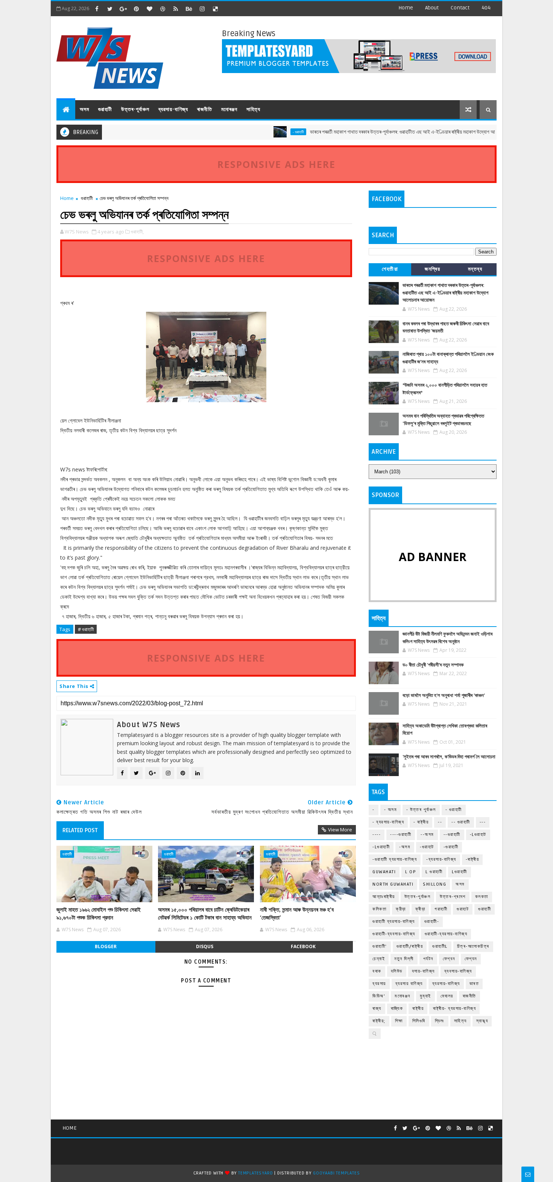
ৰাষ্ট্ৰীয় (418, 1008)
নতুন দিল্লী (404, 959)
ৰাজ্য (376, 1008)
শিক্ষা (399, 1021)
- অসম (390, 810)
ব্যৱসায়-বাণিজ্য (173, 109)
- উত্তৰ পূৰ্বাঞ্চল (421, 810)
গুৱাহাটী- (431, 921)
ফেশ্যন (471, 959)
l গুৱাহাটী (433, 872)
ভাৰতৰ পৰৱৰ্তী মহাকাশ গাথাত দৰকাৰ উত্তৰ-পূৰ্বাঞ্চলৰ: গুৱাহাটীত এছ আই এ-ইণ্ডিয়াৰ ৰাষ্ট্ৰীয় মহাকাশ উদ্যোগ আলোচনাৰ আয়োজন (394, 132)
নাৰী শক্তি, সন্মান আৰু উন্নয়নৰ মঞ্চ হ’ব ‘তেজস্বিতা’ (297, 913)
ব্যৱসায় (379, 984)
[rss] (175, 8)
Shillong (434, 884)
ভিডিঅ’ (378, 996)
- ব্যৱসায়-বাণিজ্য (388, 822)
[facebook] (96, 8)
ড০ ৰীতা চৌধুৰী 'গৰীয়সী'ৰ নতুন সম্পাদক (433, 665)
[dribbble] (162, 8)
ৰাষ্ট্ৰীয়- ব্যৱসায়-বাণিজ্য (454, 1008)
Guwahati (384, 872)
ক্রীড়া (401, 909)
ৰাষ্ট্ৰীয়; (379, 1021)
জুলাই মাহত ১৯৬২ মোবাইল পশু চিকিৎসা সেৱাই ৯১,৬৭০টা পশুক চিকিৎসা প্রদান (98, 913)
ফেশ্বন (449, 959)
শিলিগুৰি (418, 1021)
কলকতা (481, 897)
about (432, 8)
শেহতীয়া (390, 269)
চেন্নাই (378, 959)
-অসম (404, 847)
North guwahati (392, 884)
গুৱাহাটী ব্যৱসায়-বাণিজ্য (393, 921)
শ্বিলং (440, 1021)
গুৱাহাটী (105, 109)
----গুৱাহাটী (400, 834)
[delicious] (215, 8)
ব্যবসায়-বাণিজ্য (458, 971)
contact (460, 8)
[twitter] (109, 8)
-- (440, 822)
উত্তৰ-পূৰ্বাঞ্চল (135, 109)
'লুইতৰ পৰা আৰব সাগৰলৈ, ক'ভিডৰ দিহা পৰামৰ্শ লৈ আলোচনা (449, 757)
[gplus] (123, 8)
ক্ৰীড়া (420, 909)
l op (410, 872)
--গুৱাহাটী (452, 834)
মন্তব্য (475, 269)
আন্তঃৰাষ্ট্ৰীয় (383, 897)
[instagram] (202, 8)
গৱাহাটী (440, 909)
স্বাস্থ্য (482, 1021)
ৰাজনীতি (204, 109)
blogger (106, 946)
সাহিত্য (253, 109)
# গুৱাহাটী (86, 629)
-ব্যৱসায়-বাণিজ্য (441, 859)
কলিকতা (379, 909)
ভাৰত (474, 984)
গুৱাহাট (463, 909)
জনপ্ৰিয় (432, 269)
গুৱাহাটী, (137, 231)
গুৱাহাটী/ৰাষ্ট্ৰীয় (410, 946)
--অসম (427, 834)
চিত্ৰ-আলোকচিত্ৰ (473, 946)
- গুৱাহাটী (276, 131)
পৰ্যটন (428, 959)
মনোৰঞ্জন (229, 109)
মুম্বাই (425, 996)
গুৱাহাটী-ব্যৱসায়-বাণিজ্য (446, 934)
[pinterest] (136, 8)
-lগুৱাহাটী (381, 847)
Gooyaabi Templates (336, 1173)
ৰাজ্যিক (397, 1008)
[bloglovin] (149, 8)
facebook (303, 946)
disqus (204, 946)
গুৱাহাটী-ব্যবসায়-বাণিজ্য (393, 934)
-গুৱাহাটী (451, 847)
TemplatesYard (255, 1173)
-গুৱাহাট (427, 847)
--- (483, 822)
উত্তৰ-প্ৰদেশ (453, 897)
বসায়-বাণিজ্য (423, 971)
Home (405, 8)
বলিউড (397, 971)
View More (340, 829)
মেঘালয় (447, 996)
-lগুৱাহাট (478, 834)
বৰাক (376, 971)
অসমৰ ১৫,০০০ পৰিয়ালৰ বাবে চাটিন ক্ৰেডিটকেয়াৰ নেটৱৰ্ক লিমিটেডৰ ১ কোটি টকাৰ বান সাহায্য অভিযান (205, 913)
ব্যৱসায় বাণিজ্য (409, 984)
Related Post (80, 830)
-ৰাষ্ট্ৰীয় (472, 859)
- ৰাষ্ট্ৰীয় (420, 822)
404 (486, 8)
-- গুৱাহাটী (460, 822)
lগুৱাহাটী (459, 872)
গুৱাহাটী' (379, 946)
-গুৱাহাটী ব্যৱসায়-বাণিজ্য (394, 859)
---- (376, 834)
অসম (84, 109)
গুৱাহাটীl (440, 946)
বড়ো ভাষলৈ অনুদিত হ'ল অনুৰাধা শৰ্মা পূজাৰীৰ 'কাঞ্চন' (444, 695)
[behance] (188, 8)
